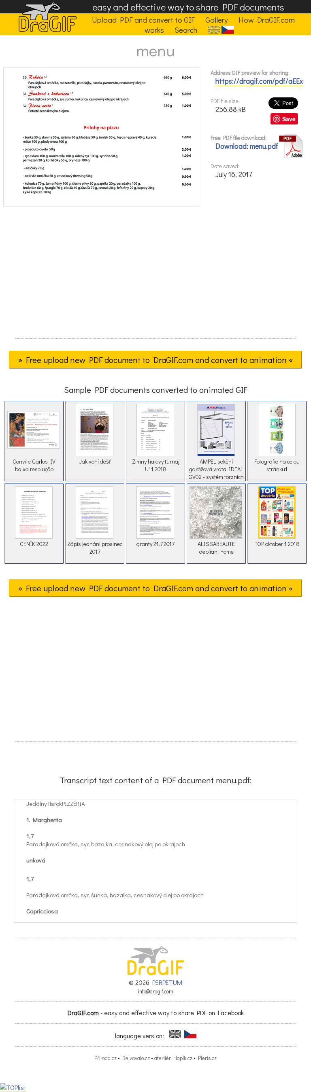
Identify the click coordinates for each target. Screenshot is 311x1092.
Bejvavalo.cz (136, 1058)
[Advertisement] (155, 275)
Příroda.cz (105, 1058)
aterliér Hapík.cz (173, 1058)
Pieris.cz (207, 1058)
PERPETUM (167, 982)
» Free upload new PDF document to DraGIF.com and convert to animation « (155, 359)
